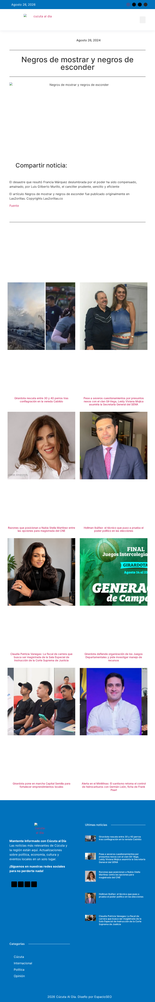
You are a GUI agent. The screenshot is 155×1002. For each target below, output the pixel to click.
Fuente (14, 205)
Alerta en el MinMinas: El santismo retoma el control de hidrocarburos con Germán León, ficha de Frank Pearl (114, 786)
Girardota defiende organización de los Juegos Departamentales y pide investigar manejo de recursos (113, 657)
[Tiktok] (140, 4)
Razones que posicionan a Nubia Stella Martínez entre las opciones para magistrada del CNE (41, 529)
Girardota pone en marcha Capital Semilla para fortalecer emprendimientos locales (41, 785)
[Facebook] (14, 884)
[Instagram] (145, 4)
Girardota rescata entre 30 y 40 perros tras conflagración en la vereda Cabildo (41, 399)
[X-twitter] (134, 4)
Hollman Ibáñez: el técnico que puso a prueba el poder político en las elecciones (113, 529)
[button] (143, 19)
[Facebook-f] (128, 4)
